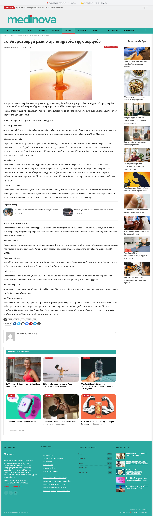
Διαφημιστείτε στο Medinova (53, 458)
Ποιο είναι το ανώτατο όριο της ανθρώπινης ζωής (137, 487)
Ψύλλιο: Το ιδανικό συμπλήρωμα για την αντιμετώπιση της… (134, 472)
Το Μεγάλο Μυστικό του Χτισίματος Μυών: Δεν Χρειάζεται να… (37, 210)
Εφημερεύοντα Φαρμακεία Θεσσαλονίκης (57, 481)
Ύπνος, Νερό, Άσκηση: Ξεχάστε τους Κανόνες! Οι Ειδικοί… (94, 210)
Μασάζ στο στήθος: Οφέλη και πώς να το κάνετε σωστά (137, 463)
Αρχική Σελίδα (48, 455)
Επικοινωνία (47, 461)
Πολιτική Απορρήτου (50, 471)
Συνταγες (55, 31)
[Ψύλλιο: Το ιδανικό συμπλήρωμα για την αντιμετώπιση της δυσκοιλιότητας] (120, 472)
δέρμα (10, 319)
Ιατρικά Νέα (83, 468)
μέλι (22, 319)
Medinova (9, 454)
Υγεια (30, 31)
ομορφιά (28, 319)
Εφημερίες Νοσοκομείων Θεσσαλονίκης (56, 491)
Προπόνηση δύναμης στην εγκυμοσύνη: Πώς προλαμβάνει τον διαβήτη (135, 255)
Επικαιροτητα (129, 31)
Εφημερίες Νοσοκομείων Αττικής (54, 484)
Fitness (68, 31)
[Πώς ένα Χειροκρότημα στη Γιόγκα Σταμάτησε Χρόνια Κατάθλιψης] (61, 369)
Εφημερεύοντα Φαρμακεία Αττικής (55, 478)
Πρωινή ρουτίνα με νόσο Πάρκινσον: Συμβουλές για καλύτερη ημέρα (134, 166)
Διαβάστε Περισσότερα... (13, 486)
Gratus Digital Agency (140, 512)
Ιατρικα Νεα (17, 31)
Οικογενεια (82, 31)
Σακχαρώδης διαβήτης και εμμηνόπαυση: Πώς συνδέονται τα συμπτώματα (136, 120)
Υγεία (80, 454)
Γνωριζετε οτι (113, 31)
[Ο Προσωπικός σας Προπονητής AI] (23, 406)
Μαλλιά (17, 319)
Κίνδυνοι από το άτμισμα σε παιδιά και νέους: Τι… (136, 454)
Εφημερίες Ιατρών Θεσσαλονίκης (54, 487)
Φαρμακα (96, 31)
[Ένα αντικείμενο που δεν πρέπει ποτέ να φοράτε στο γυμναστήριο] (61, 406)
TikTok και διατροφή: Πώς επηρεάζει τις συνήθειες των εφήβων (135, 280)
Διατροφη (43, 31)
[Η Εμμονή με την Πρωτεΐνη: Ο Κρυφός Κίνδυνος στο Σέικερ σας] (98, 406)
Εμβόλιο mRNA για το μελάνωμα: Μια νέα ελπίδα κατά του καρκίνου (40, 8)
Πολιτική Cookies (49, 468)
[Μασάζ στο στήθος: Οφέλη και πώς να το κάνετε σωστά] (120, 464)
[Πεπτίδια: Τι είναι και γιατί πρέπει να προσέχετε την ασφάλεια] (120, 480)
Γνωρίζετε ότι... (84, 472)
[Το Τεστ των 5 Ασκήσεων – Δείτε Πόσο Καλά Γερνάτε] (23, 369)
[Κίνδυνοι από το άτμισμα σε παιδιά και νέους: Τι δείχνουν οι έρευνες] (120, 456)
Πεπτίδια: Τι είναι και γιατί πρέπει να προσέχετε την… (136, 479)
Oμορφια (115, 46)
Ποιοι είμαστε (48, 465)
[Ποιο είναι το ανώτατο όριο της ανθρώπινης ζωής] (120, 488)
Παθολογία (82, 458)
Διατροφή (82, 463)
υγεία (34, 319)
